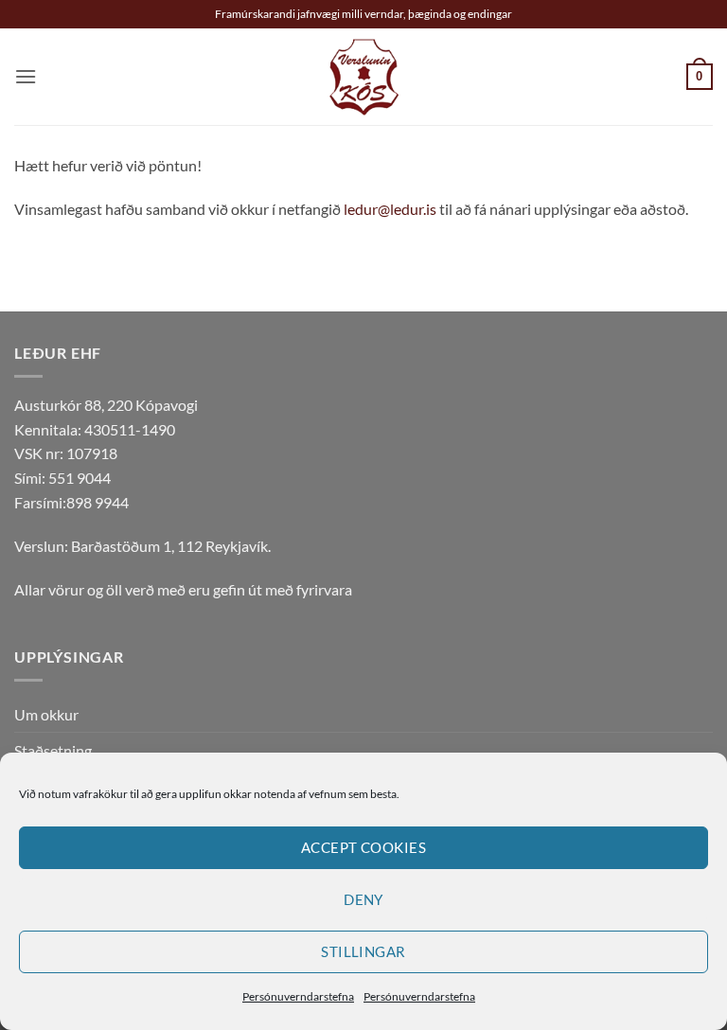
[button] (25, 76)
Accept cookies (363, 847)
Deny (363, 899)
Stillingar (363, 951)
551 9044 (79, 478)
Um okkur (46, 714)
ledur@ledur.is (390, 209)
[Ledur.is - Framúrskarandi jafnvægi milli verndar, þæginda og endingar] (364, 77)
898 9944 (97, 502)
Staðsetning (53, 750)
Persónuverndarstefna (298, 996)
